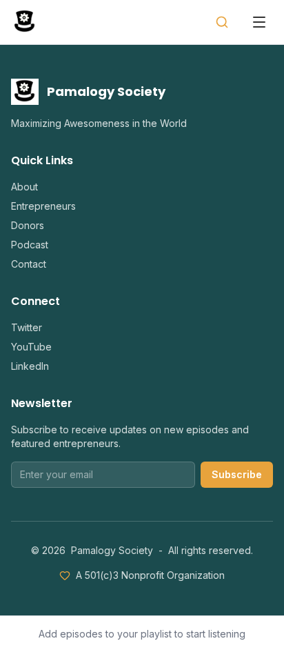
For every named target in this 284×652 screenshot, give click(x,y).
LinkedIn (30, 366)
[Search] (222, 22)
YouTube (31, 347)
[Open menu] (259, 22)
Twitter (26, 327)
